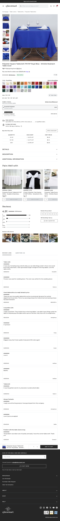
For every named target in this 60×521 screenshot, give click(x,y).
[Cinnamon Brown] (40, 83)
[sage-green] (51, 86)
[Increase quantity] (37, 447)
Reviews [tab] (6, 253)
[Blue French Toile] (14, 90)
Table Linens (13, 11)
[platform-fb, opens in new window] (47, 508)
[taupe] (18, 83)
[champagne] (14, 83)
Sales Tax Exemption (7, 484)
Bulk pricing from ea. (14, 68)
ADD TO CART (14, 199)
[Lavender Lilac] (7, 86)
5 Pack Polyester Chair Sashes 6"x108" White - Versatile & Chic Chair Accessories (32, 193)
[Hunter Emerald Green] (3, 90)
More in (53, 80)
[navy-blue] (40, 86)
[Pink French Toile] (18, 90)
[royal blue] (36, 86)
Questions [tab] (20, 253)
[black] (11, 90)
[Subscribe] (44, 457)
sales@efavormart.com (18, 462)
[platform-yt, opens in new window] (53, 508)
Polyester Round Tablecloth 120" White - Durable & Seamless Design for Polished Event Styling (12, 193)
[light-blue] (22, 86)
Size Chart (53, 95)
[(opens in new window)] (46, 512)
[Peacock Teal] (33, 86)
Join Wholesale (6, 478)
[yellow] (44, 86)
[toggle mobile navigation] (3, 6)
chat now (25, 466)
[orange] (25, 83)
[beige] (7, 83)
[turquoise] (29, 86)
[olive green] (55, 86)
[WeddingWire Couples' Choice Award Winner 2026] (51, 512)
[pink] (51, 83)
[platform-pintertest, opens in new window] (57, 508)
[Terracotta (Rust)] (33, 83)
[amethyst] (11, 86)
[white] (3, 83)
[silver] (7, 90)
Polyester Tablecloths (30, 11)
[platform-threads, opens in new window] (44, 508)
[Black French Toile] (22, 90)
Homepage (5, 11)
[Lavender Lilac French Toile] (29, 90)
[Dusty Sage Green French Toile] (25, 90)
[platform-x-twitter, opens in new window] (50, 508)
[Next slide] (6, 60)
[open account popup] (51, 6)
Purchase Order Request (9, 481)
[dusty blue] (25, 86)
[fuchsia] (55, 83)
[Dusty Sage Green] (18, 86)
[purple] (14, 86)
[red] (36, 83)
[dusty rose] (47, 83)
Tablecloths (20, 11)
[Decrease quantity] (30, 447)
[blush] (44, 83)
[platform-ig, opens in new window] (41, 508)
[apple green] (47, 86)
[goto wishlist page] (54, 6)
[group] (30, 1)
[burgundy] (3, 86)
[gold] (22, 83)
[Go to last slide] (6, 15)
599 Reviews (12, 75)
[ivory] (11, 83)
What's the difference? (51, 102)
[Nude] (29, 83)
